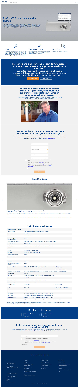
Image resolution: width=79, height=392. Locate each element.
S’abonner (39, 347)
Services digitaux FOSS (28, 364)
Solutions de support (45, 363)
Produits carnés (27, 370)
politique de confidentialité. (46, 342)
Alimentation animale (28, 367)
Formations (43, 368)
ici (43, 164)
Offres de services (27, 377)
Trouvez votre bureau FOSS (12, 376)
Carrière (8, 379)
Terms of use (44, 384)
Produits (25, 363)
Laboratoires (26, 368)
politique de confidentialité (49, 138)
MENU (76, 2)
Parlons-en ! (46, 78)
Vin (24, 374)
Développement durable (11, 382)
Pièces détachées (44, 365)
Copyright (39, 384)
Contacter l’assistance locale (46, 364)
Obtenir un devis (33, 78)
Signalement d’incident (45, 367)
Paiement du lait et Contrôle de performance (30, 372)
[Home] (4, 2)
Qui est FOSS (9, 378)
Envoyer (39, 171)
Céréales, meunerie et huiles (29, 376)
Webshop (8, 371)
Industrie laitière (27, 365)
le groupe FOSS (41, 162)
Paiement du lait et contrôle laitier (65, 370)
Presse (8, 381)
